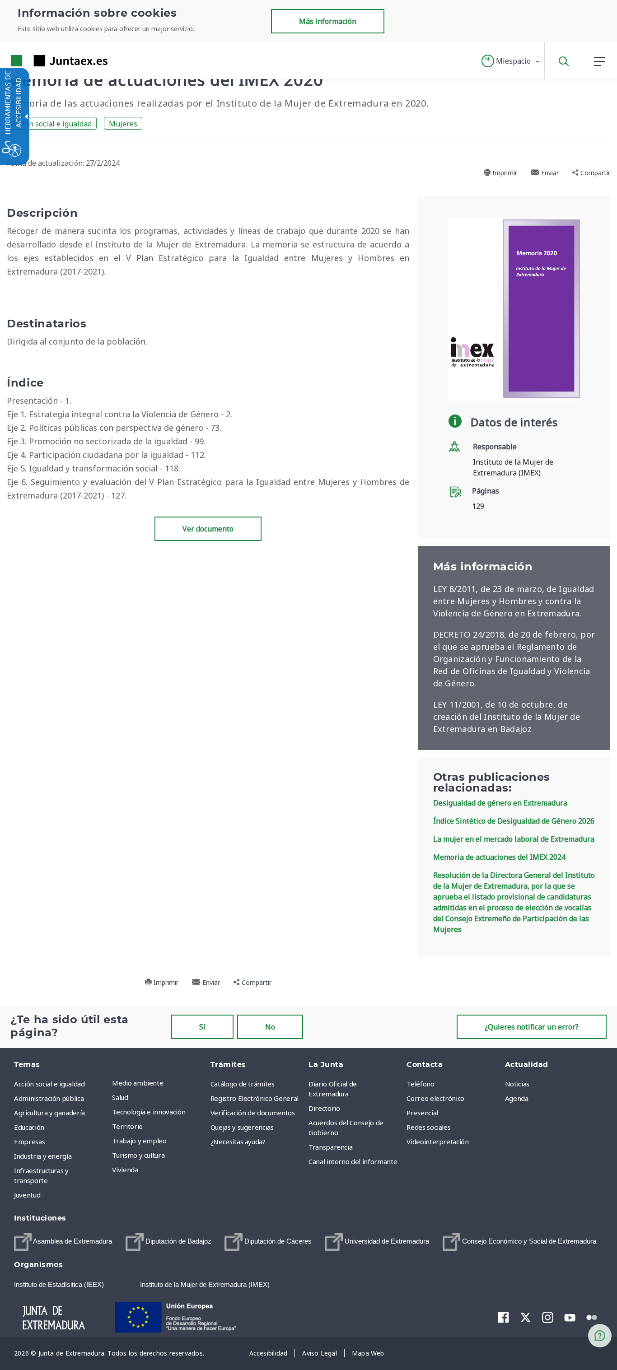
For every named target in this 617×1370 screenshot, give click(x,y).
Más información (327, 21)
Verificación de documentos (252, 1112)
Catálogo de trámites (242, 1083)
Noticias (517, 1083)
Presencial (422, 1112)
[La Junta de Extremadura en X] (525, 1317)
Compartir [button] (594, 172)
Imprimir (504, 172)
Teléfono (420, 1083)
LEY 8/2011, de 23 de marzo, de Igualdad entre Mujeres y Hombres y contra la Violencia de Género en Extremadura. (513, 601)
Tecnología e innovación (148, 1111)
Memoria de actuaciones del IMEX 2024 (499, 857)
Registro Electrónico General (254, 1098)
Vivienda (125, 1169)
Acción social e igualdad (52, 124)
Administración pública (49, 1098)
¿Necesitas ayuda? (238, 1141)
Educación (29, 1127)
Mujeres (123, 124)
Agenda (516, 1098)
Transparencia (330, 1146)
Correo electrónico (435, 1098)
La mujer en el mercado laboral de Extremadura (513, 839)
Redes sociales (428, 1127)
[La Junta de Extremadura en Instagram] (548, 1317)
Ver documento (208, 529)
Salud (120, 1097)
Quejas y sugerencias (242, 1127)
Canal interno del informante (352, 1161)
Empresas (29, 1141)
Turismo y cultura (138, 1155)
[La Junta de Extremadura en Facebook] (503, 1317)
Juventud (27, 1194)
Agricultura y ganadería (49, 1112)
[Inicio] (61, 1316)
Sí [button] (202, 1027)
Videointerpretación (437, 1141)
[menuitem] (159, 1083)
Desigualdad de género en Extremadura (500, 803)
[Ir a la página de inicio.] (43, 61)
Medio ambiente (137, 1082)
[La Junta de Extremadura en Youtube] (570, 1316)
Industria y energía (42, 1155)
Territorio (127, 1126)
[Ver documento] (514, 308)
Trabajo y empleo (139, 1140)
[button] (511, 61)
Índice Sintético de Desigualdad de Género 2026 (513, 821)
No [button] (270, 1027)
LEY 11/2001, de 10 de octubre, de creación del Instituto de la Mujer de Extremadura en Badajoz (506, 716)
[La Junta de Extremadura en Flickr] (592, 1316)
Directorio (324, 1108)
